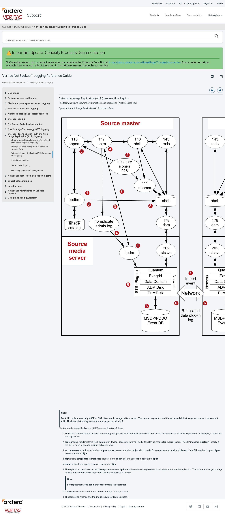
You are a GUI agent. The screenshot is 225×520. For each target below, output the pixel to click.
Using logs (13, 93)
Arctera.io (170, 3)
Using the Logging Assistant (22, 198)
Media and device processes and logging (29, 103)
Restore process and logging (23, 108)
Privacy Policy (109, 506)
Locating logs (15, 186)
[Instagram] (216, 506)
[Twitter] (191, 506)
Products (154, 15)
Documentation (194, 15)
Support (6, 26)
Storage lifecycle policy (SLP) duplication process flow (29, 148)
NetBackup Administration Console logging (26, 192)
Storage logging (16, 119)
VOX (180, 3)
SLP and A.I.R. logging (20, 165)
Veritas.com (157, 3)
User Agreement (137, 506)
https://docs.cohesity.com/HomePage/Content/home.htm (145, 62)
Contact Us (94, 506)
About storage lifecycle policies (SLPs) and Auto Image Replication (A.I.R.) (30, 141)
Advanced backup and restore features (28, 114)
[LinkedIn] (199, 506)
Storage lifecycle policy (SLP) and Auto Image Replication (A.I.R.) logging (28, 135)
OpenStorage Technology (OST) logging (28, 129)
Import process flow (20, 160)
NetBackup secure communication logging (29, 176)
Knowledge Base (173, 15)
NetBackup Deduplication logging (25, 124)
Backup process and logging (22, 98)
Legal (122, 506)
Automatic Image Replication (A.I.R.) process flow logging (31, 154)
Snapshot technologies (20, 181)
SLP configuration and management (27, 170)
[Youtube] (208, 506)
